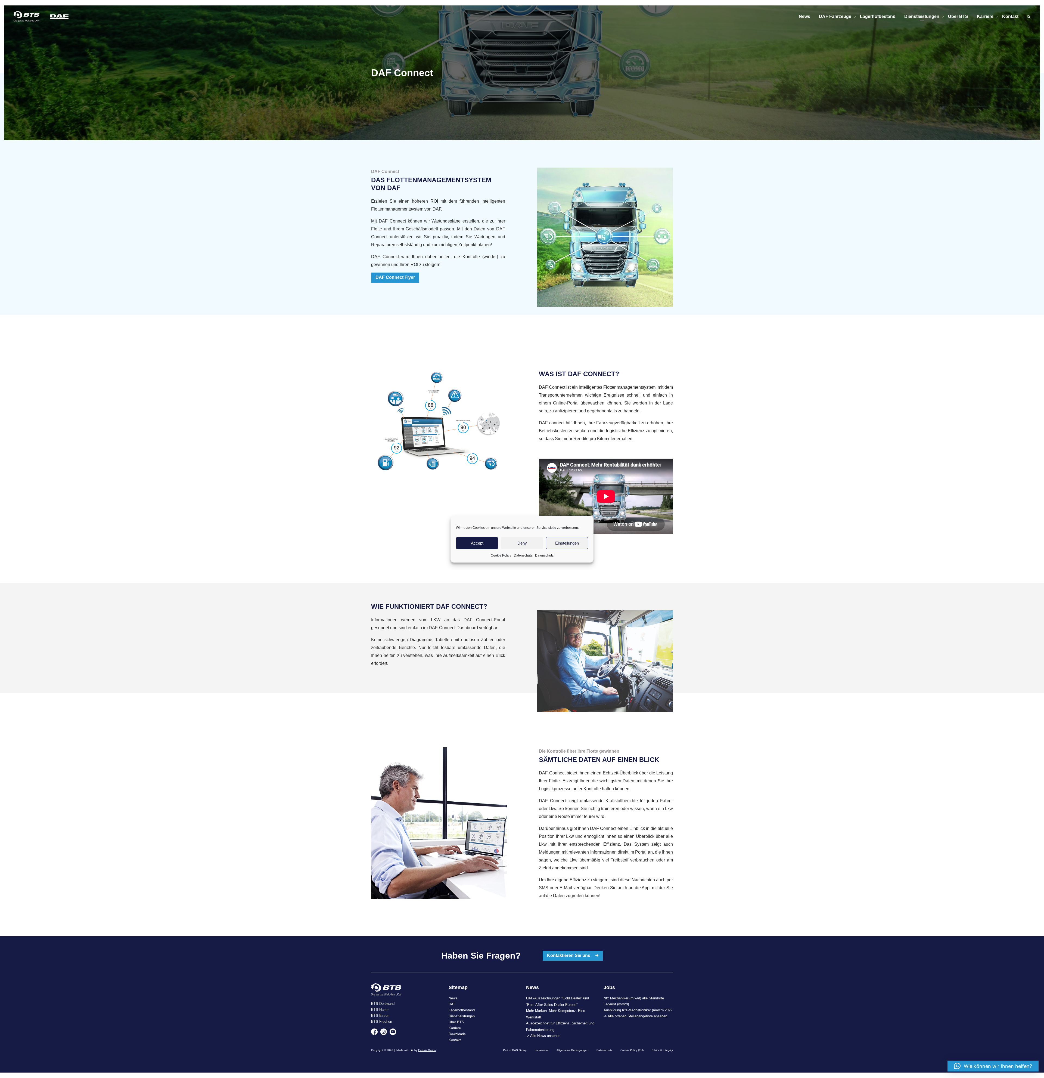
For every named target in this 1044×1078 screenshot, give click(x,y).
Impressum (541, 1050)
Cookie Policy (501, 555)
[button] (993, 1066)
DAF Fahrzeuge (835, 16)
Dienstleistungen (921, 16)
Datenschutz (523, 555)
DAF (452, 1004)
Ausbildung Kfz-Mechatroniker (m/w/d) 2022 (638, 1010)
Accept (477, 542)
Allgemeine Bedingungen (572, 1050)
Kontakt (1010, 16)
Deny (522, 542)
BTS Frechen (381, 1022)
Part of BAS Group (515, 1050)
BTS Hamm (380, 1010)
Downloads (457, 1034)
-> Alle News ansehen (543, 1036)
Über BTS (958, 16)
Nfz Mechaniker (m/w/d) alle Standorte (634, 998)
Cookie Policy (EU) (632, 1050)
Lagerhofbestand (878, 16)
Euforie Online (427, 1050)
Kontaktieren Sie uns (569, 955)
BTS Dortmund (382, 1004)
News (804, 16)
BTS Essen (380, 1016)
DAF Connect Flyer (395, 277)
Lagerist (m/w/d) (616, 1004)
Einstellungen (567, 542)
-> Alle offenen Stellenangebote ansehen (635, 1016)
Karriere (985, 16)
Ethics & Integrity (662, 1050)
